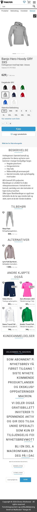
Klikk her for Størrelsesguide (12, 143)
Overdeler (24, 11)
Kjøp (18, 128)
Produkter (4, 11)
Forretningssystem (10, 507)
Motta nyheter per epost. (18, 461)
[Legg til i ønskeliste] (3, 212)
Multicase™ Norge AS (22, 510)
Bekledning (14, 11)
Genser (32, 11)
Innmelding (18, 466)
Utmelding (18, 472)
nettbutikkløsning (28, 507)
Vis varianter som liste (11, 119)
